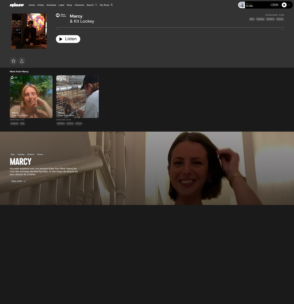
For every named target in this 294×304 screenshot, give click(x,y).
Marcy (76, 15)
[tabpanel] (170, 28)
